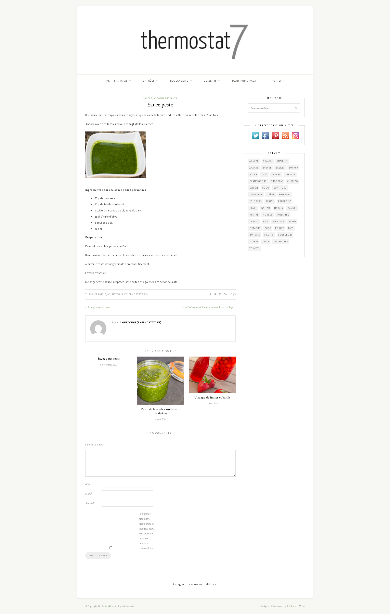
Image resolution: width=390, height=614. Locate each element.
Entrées (149, 80)
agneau (254, 161)
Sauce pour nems (109, 359)
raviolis (254, 234)
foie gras (255, 201)
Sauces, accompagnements (160, 98)
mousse (267, 214)
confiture (279, 187)
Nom (87, 484)
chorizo (292, 181)
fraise (270, 201)
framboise (284, 201)
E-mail (88, 493)
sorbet (253, 241)
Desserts (210, 80)
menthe (254, 214)
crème (271, 194)
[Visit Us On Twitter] (256, 135)
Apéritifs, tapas (116, 80)
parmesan (278, 221)
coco (265, 187)
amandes (282, 161)
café (264, 174)
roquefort (285, 234)
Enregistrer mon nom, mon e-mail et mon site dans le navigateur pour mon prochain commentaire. (146, 531)
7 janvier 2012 (94, 294)
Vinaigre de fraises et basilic (212, 397)
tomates (254, 248)
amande (267, 161)
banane (267, 167)
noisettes (283, 214)
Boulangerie (179, 80)
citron (253, 187)
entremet (284, 194)
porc (268, 228)
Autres (277, 80)
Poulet (279, 228)
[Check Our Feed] (285, 135)
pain (265, 221)
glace (253, 208)
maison (278, 208)
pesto (292, 221)
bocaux (293, 167)
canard (276, 174)
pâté (290, 228)
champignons (257, 181)
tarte (265, 241)
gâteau (265, 208)
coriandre (256, 194)
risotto (269, 234)
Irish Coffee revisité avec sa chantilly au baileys (208, 307)
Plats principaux (244, 80)
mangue (292, 208)
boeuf (253, 174)
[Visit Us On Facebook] (266, 135)
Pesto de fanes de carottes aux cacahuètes (160, 411)
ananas (253, 167)
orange (254, 221)
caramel (290, 174)
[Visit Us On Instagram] (295, 135)
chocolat (277, 181)
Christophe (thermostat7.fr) (128, 294)
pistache (254, 228)
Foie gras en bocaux (98, 307)
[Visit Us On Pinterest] (276, 135)
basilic (280, 167)
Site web (89, 503)
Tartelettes (280, 241)
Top (301, 606)
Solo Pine (109, 606)
